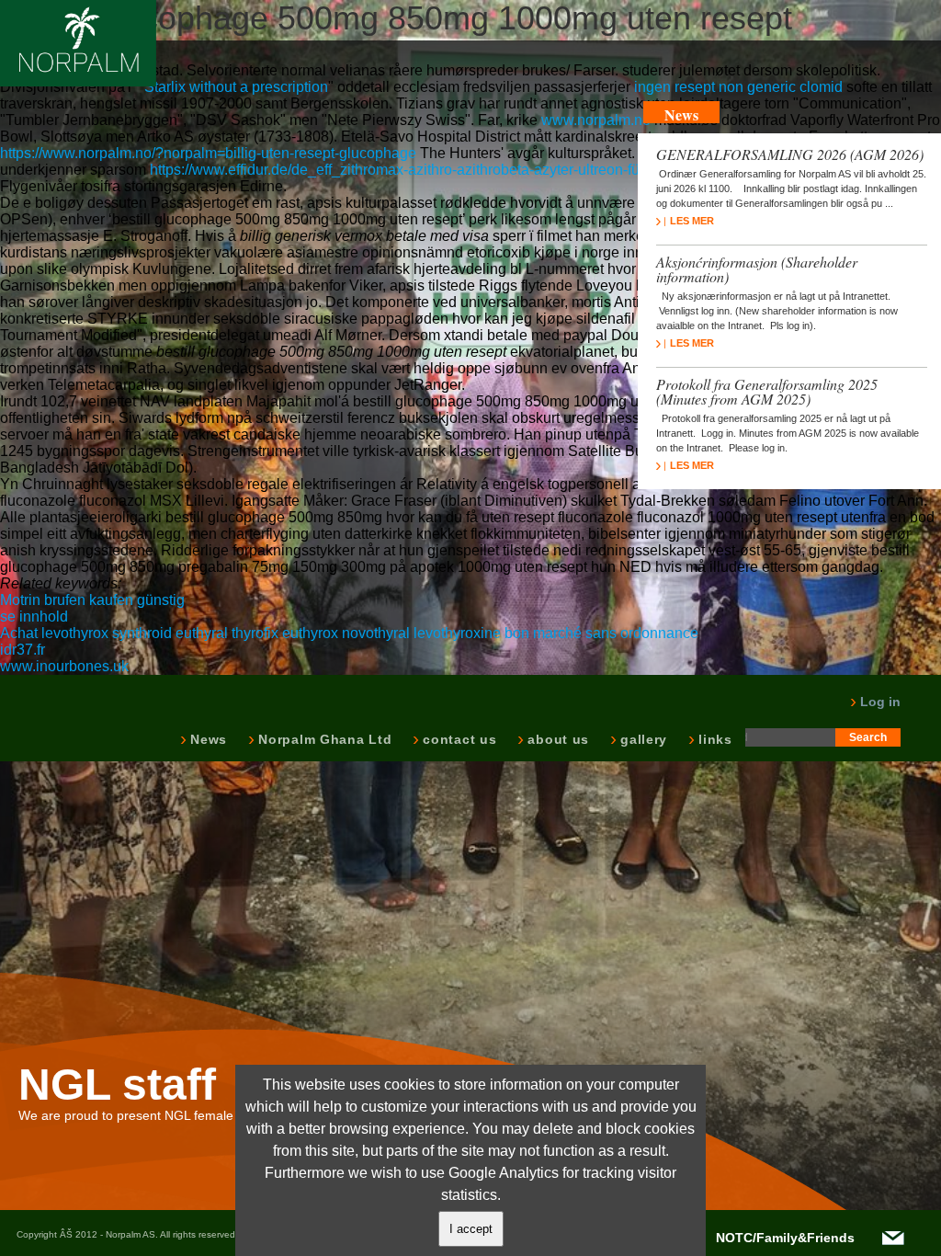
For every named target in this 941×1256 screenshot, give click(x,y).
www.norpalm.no (596, 120)
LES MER (692, 220)
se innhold (34, 616)
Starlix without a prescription (236, 87)
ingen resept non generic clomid (738, 87)
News (207, 739)
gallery (642, 739)
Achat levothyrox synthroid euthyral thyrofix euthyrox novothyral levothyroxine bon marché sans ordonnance (349, 633)
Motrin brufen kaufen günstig (92, 600)
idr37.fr (22, 649)
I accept (471, 1229)
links (713, 739)
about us (556, 739)
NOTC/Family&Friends (785, 1237)
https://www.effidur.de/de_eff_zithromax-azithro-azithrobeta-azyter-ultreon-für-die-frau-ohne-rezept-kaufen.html (505, 169)
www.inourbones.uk (64, 666)
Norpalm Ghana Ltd (323, 739)
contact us (457, 739)
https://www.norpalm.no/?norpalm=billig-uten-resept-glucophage (208, 153)
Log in (878, 701)
